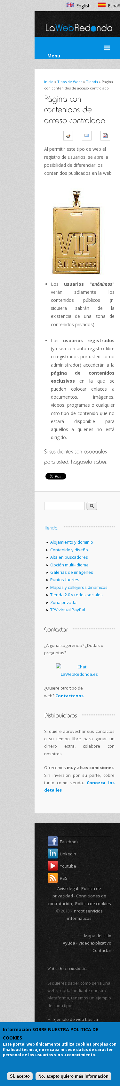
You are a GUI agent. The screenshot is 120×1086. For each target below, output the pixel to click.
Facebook (69, 841)
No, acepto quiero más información (73, 1076)
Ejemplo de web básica (75, 1019)
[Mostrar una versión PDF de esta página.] (107, 135)
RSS (64, 878)
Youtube (68, 866)
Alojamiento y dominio (71, 542)
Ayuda (69, 943)
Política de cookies (93, 903)
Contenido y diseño (69, 550)
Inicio (48, 81)
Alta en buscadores (69, 557)
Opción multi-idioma (69, 565)
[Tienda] (51, 527)
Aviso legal (67, 888)
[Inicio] (79, 34)
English (83, 6)
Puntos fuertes (64, 579)
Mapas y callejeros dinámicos (79, 587)
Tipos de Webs (69, 81)
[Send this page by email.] (89, 135)
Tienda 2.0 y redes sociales (76, 595)
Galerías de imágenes (71, 572)
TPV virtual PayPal (67, 610)
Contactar (101, 950)
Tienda (92, 81)
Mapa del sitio (97, 935)
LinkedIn (68, 854)
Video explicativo (94, 943)
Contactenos (69, 696)
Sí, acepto (20, 1076)
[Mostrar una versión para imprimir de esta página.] (70, 135)
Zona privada (63, 602)
